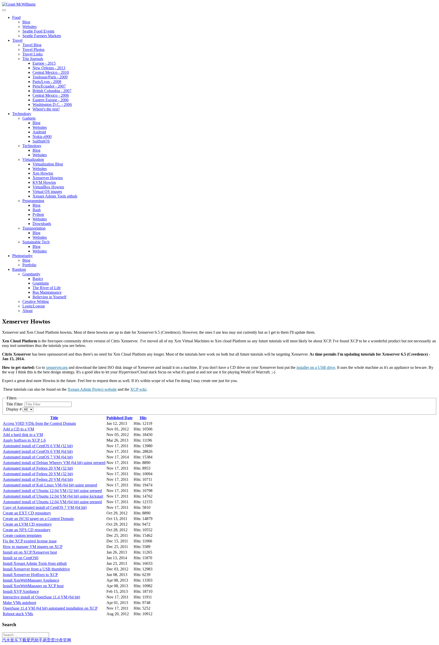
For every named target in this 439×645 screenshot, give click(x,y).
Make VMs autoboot (19, 602)
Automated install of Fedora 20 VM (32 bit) (38, 468)
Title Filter (15, 404)
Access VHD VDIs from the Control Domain (39, 423)
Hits (143, 418)
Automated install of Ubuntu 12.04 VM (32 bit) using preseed (52, 490)
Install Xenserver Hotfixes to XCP (30, 574)
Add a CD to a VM (18, 429)
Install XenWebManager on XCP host (33, 586)
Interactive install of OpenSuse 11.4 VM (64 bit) (41, 597)
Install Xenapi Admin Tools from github (35, 563)
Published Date (119, 418)
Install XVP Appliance (21, 591)
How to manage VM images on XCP (32, 546)
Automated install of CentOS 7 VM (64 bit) (38, 457)
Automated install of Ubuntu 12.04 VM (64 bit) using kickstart (53, 496)
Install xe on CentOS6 (20, 558)
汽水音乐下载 (14, 640)
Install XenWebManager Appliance (31, 580)
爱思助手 (34, 640)
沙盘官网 (63, 640)
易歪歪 (49, 640)
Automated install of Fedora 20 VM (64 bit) (38, 479)
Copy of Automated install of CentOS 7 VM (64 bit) (45, 507)
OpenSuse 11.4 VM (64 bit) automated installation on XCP (50, 608)
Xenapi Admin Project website (92, 389)
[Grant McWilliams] (19, 4)
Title (54, 418)
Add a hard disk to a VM (23, 434)
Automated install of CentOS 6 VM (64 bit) (38, 451)
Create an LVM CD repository (27, 524)
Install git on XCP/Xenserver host (30, 552)
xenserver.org (57, 367)
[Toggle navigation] (4, 10)
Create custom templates (22, 535)
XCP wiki (138, 389)
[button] (16, 17)
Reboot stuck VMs (18, 614)
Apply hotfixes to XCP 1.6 (24, 440)
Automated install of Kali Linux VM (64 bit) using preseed (50, 485)
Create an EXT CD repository (27, 513)
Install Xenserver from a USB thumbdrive (36, 569)
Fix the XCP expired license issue (30, 541)
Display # (14, 409)
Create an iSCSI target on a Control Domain (38, 518)
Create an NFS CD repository (27, 530)
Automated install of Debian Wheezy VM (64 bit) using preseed (54, 462)
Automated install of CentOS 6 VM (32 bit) (38, 446)
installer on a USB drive (315, 367)
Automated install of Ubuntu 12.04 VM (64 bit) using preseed (52, 502)
